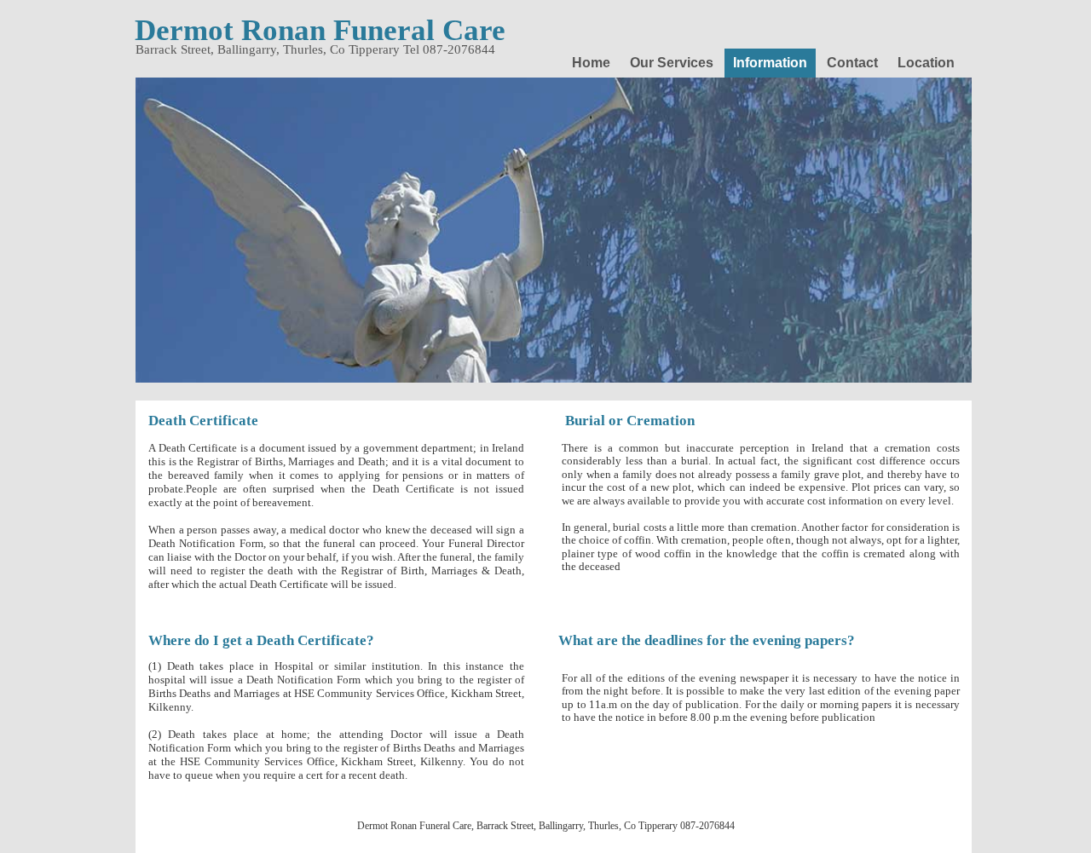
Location (926, 62)
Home (591, 62)
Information (770, 62)
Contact (852, 62)
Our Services (671, 62)
